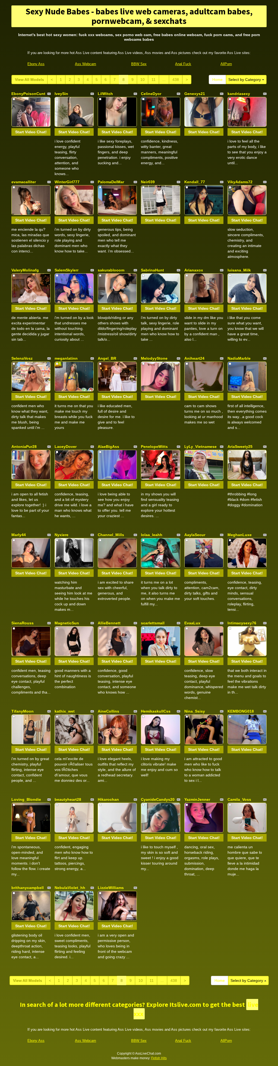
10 (142, 79)
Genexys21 (194, 93)
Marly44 (18, 535)
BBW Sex (139, 64)
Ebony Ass (36, 64)
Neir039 (148, 182)
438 (175, 79)
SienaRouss (22, 623)
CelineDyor (151, 93)
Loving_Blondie (26, 799)
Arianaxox (193, 270)
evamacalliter (23, 182)
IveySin (61, 93)
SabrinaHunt (152, 270)
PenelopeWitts (154, 446)
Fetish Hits (159, 1058)
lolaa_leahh (151, 535)
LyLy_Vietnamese (200, 446)
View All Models (29, 79)
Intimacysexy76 (242, 623)
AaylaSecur (194, 535)
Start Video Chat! (31, 132)
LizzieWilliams (111, 887)
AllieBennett (109, 623)
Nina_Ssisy (194, 711)
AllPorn (226, 64)
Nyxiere (61, 535)
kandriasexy (239, 93)
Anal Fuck (183, 64)
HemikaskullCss (155, 711)
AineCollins (108, 711)
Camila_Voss (239, 799)
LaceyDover (66, 446)
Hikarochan (108, 799)
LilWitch (105, 93)
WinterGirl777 (67, 182)
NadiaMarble (239, 358)
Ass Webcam (85, 64)
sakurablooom (111, 270)
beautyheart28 (68, 799)
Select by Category (245, 79)
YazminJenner (197, 799)
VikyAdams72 (240, 182)
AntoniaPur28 (24, 446)
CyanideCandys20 (158, 799)
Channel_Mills (111, 535)
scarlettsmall (153, 623)
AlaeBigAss (108, 446)
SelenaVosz (22, 358)
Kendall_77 (194, 182)
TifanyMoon (22, 711)
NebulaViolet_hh (70, 887)
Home (217, 79)
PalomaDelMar (111, 182)
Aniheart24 (194, 358)
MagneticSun (67, 623)
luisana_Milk (239, 270)
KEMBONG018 (241, 711)
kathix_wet (65, 711)
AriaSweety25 (240, 446)
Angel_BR (107, 358)
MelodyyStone (154, 358)
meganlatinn (66, 358)
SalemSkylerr (66, 270)
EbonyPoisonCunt (28, 93)
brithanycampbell (27, 887)
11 (153, 79)
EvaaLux (192, 623)
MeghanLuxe (240, 535)
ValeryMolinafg (25, 270)
